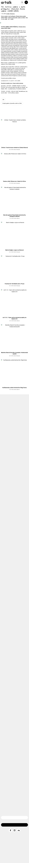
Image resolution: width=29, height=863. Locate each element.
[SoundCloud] (18, 830)
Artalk (8, 13)
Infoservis (12, 13)
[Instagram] (14, 830)
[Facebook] (10, 830)
